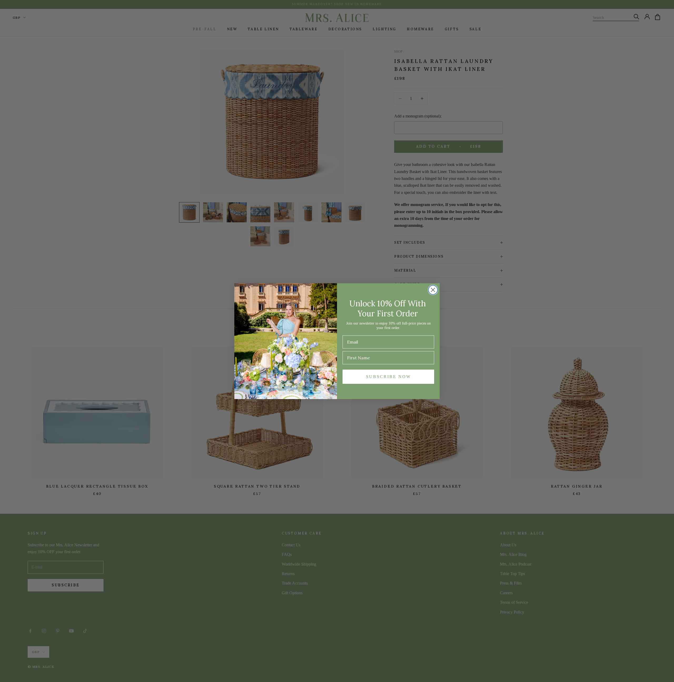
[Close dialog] (433, 290)
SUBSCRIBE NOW (388, 376)
